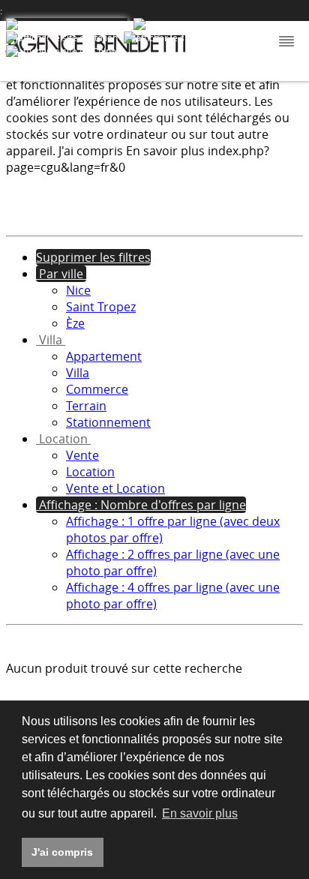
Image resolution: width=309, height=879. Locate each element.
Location (90, 472)
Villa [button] (50, 340)
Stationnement (108, 422)
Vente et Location (115, 488)
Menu (285, 42)
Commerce (97, 389)
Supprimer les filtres (93, 257)
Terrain (86, 406)
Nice (78, 290)
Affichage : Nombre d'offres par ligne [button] (141, 504)
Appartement (104, 356)
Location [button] (63, 438)
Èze (75, 323)
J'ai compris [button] (62, 852)
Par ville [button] (61, 274)
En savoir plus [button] (200, 813)
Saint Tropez (101, 306)
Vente (82, 455)
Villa (77, 372)
